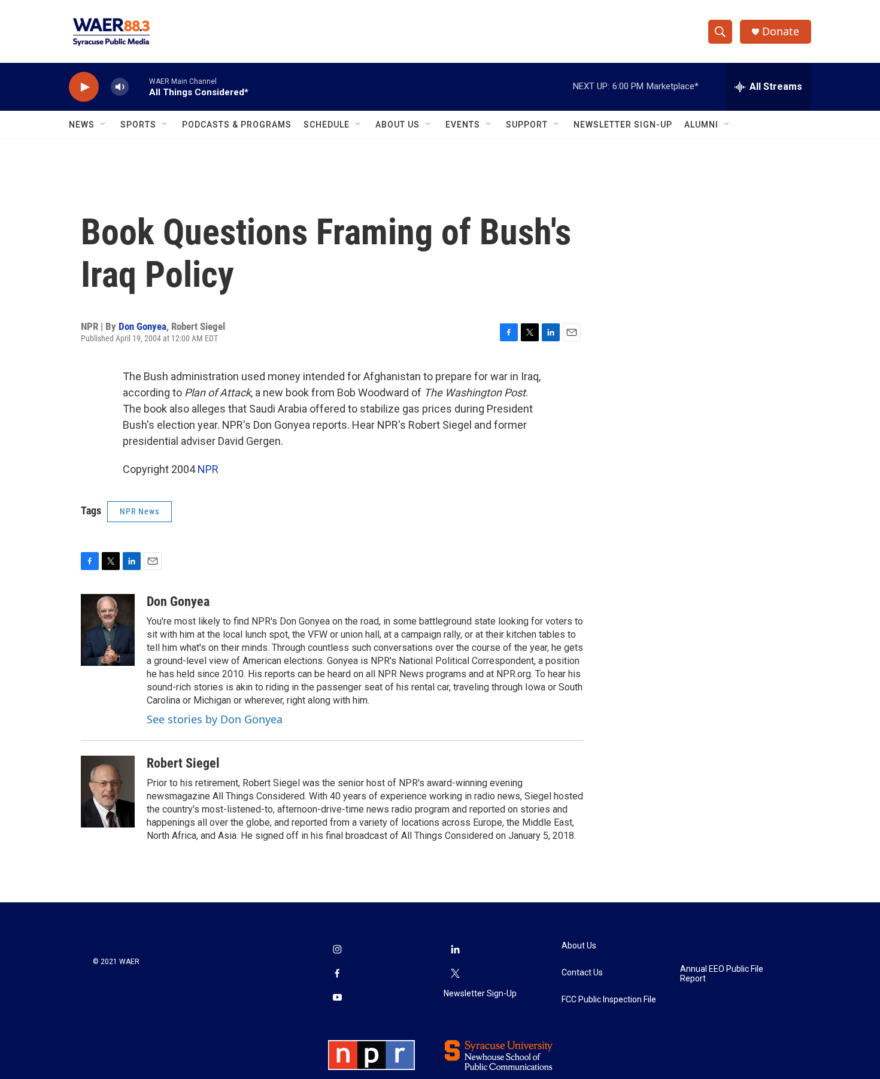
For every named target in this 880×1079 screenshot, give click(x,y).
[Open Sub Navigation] (103, 124)
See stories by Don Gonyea (215, 719)
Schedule (327, 124)
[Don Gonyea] (108, 630)
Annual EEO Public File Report (721, 974)
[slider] (139, 86)
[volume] (120, 87)
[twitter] (456, 974)
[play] (83, 87)
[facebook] (337, 974)
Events (462, 124)
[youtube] (337, 998)
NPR (208, 469)
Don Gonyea (142, 326)
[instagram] (337, 950)
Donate (780, 31)
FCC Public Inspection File (609, 999)
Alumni (701, 124)
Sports (138, 124)
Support (527, 124)
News (82, 124)
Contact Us (582, 972)
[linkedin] (456, 950)
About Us (397, 124)
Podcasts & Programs (237, 124)
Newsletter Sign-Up (622, 124)
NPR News (139, 511)
